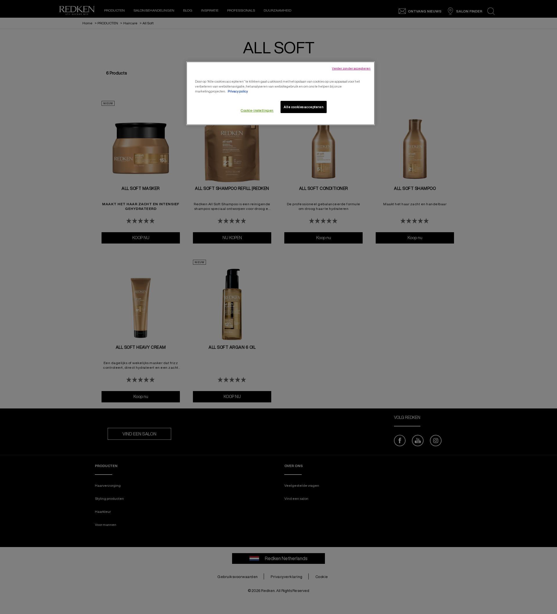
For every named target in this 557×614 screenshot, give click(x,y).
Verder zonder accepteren (351, 68)
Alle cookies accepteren (303, 106)
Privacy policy (238, 91)
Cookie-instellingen (257, 110)
